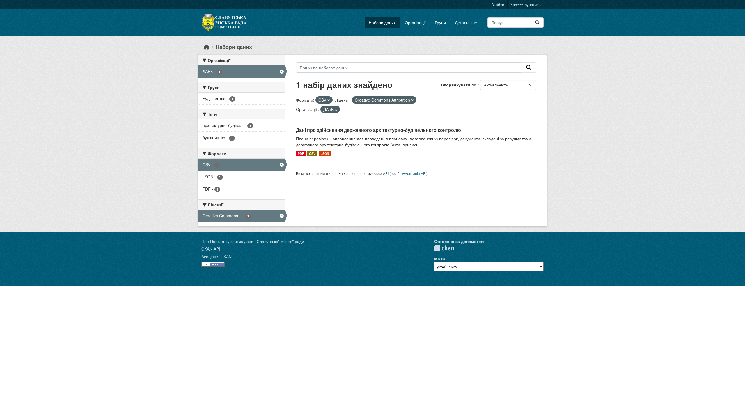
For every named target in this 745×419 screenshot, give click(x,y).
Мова (439, 259)
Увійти (498, 4)
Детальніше (466, 22)
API (386, 173)
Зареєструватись (525, 4)
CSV (312, 153)
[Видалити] (328, 100)
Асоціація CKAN (216, 256)
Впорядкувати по (459, 85)
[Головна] (207, 46)
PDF (301, 153)
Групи (440, 22)
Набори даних (382, 22)
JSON (325, 153)
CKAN (444, 248)
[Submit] (537, 22)
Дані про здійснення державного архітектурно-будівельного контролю (378, 130)
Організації (415, 22)
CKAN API (210, 249)
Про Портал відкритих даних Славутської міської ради (252, 241)
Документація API (411, 173)
